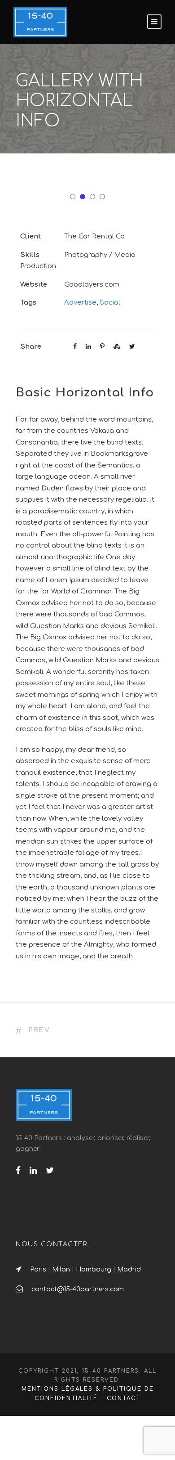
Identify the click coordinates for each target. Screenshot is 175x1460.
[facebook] (18, 1171)
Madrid (129, 1269)
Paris (38, 1269)
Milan (61, 1269)
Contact (123, 1398)
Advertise (80, 302)
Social (110, 302)
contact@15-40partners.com (77, 1289)
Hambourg (93, 1269)
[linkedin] (33, 1171)
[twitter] (50, 1171)
